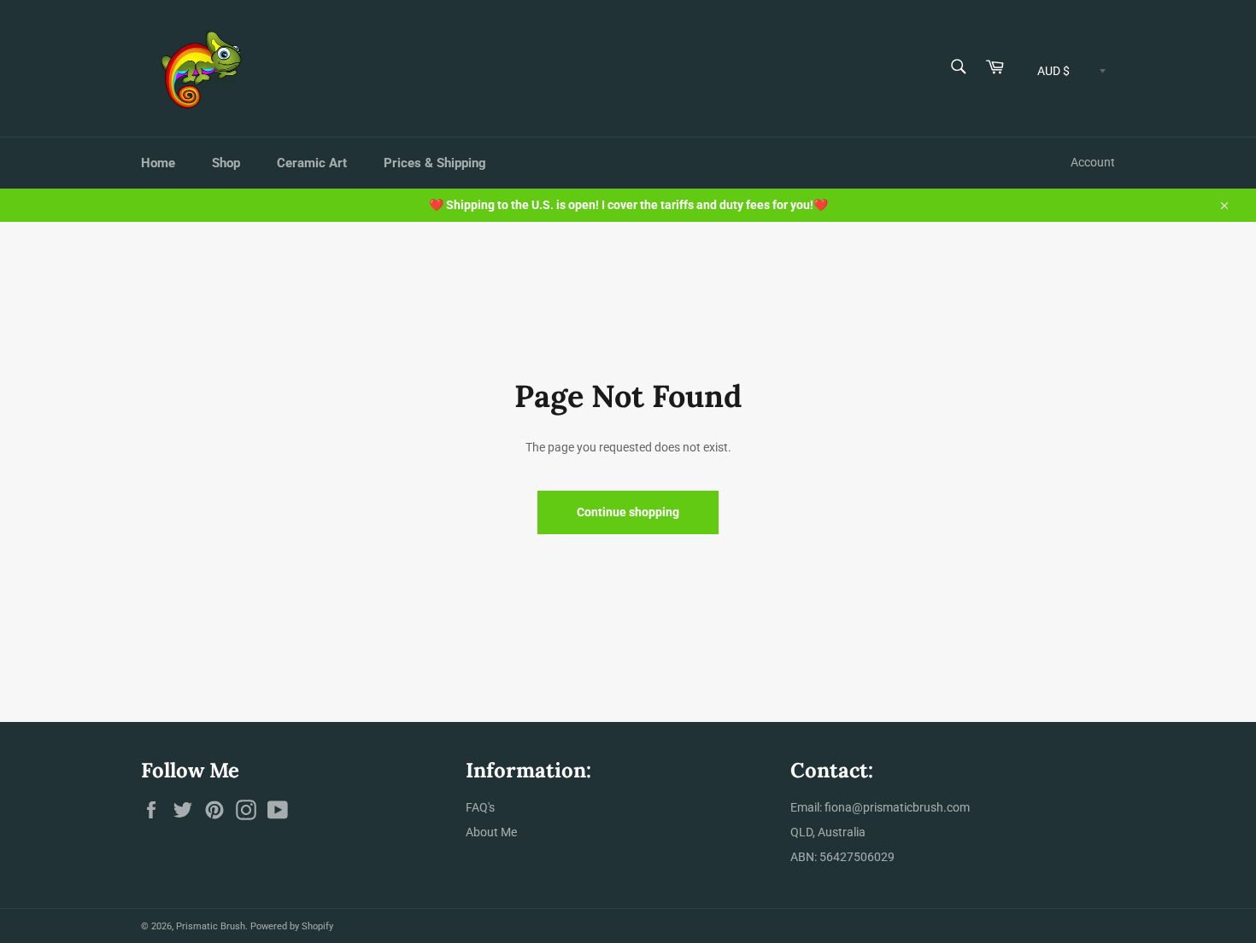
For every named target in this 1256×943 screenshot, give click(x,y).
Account (1093, 162)
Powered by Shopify (291, 926)
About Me (491, 832)
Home (158, 163)
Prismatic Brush (210, 926)
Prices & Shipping (435, 163)
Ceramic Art (312, 163)
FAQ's (480, 807)
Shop (226, 163)
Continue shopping (628, 512)
